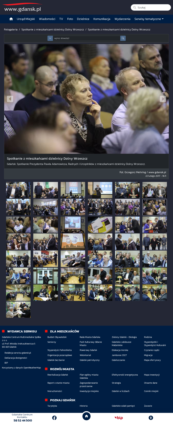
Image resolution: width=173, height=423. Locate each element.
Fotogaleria (11, 29)
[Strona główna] (11, 19)
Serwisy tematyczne (147, 19)
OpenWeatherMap (32, 367)
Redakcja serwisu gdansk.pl (18, 352)
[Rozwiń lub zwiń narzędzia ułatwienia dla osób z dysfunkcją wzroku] (151, 418)
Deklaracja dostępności (16, 357)
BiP (6, 362)
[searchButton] (123, 38)
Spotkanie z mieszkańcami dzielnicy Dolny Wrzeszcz (52, 29)
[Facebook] (54, 418)
